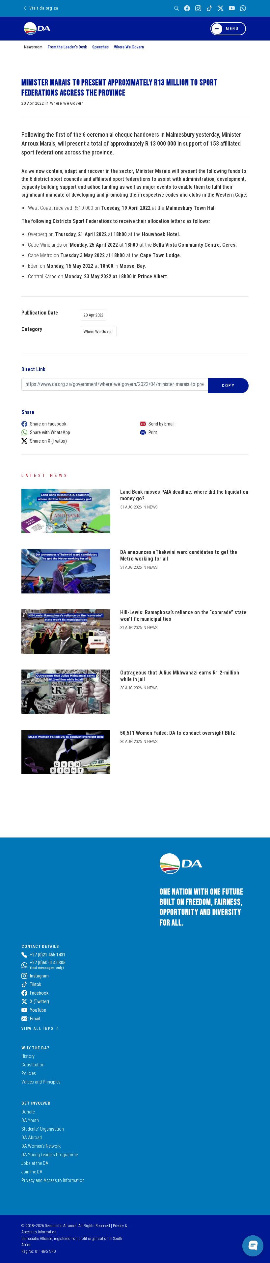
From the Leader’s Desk (67, 46)
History (28, 1056)
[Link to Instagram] (198, 8)
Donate (28, 1111)
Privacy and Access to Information (53, 1180)
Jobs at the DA (34, 1163)
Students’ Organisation (42, 1129)
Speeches (100, 46)
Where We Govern (129, 46)
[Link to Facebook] (187, 8)
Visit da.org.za (43, 8)
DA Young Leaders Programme (49, 1154)
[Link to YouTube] (232, 8)
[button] (74, 424)
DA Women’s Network (41, 1146)
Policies (28, 1073)
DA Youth (30, 1120)
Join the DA (31, 1171)
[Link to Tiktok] (209, 8)
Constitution (32, 1064)
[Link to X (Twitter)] (221, 8)
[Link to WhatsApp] (243, 8)
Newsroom (33, 46)
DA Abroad (31, 1137)
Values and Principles (41, 1082)
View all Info (37, 1028)
